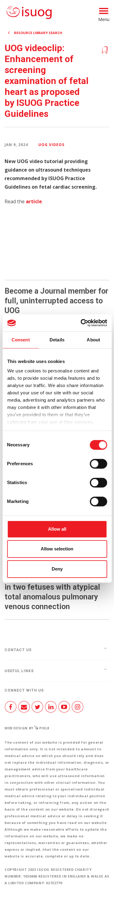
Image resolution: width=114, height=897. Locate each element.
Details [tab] (57, 339)
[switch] (98, 466)
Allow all (57, 529)
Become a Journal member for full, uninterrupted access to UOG (56, 301)
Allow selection (57, 548)
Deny (57, 568)
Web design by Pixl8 (27, 728)
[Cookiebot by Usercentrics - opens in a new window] (81, 323)
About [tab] (93, 339)
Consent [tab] (21, 339)
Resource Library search (38, 32)
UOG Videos (51, 144)
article (34, 201)
